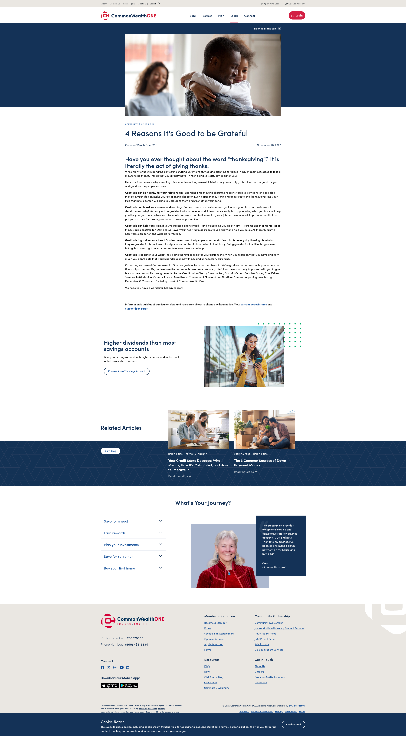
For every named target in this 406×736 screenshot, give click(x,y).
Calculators (210, 682)
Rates (207, 628)
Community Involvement (269, 622)
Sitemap (244, 711)
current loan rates (136, 308)
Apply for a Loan (271, 3)
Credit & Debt (242, 454)
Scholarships (262, 644)
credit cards (158, 711)
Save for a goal (116, 521)
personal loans (172, 711)
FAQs (207, 666)
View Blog (110, 450)
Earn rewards (114, 532)
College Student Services (269, 649)
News (207, 671)
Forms (207, 649)
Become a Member (215, 622)
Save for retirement (119, 556)
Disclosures (291, 711)
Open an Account (296, 3)
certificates (116, 711)
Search (153, 3)
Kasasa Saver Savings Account (126, 371)
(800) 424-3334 (136, 644)
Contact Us (261, 682)
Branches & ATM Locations (270, 677)
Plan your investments (121, 544)
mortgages (127, 711)
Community (131, 124)
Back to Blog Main (265, 28)
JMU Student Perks (265, 633)
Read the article (178, 476)
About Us (260, 666)
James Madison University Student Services (279, 628)
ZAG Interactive (297, 705)
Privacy (279, 711)
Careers (259, 671)
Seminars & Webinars (216, 687)
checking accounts (148, 708)
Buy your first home (119, 568)
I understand (293, 724)
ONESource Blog (213, 677)
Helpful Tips (147, 124)
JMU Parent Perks (265, 639)
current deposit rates (254, 304)
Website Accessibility (262, 711)
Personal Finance (196, 454)
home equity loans (142, 711)
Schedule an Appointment (219, 633)
